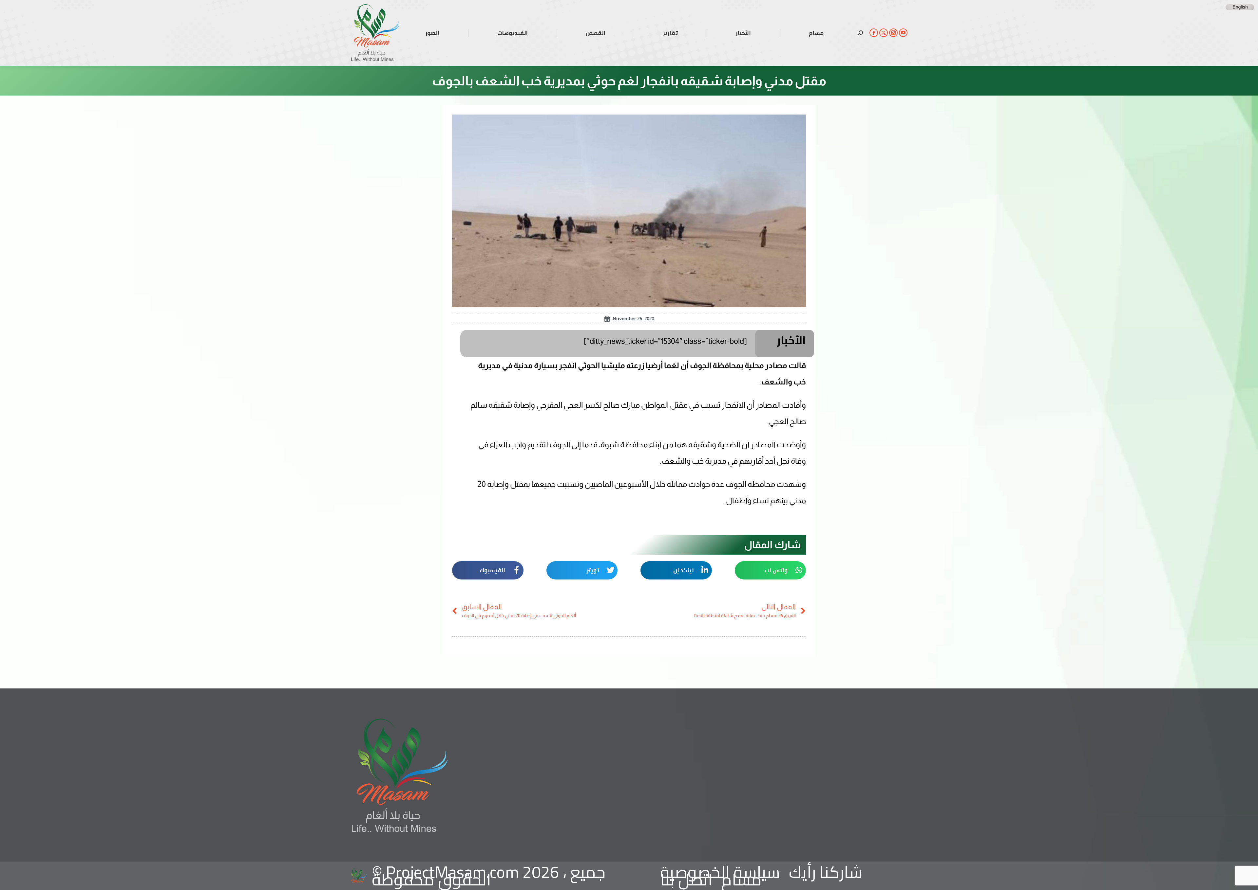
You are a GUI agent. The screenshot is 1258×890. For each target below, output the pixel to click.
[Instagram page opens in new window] (893, 32)
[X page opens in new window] (883, 32)
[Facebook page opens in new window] (873, 32)
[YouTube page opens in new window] (903, 32)
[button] (770, 570)
